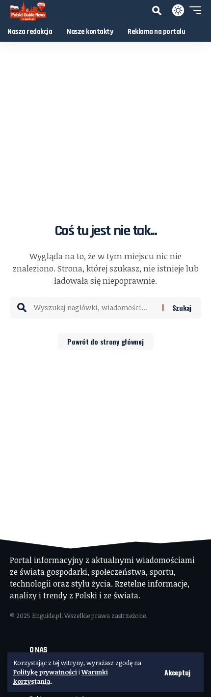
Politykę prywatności (45, 672)
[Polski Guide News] (28, 10)
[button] (177, 672)
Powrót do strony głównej (105, 341)
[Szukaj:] (94, 308)
